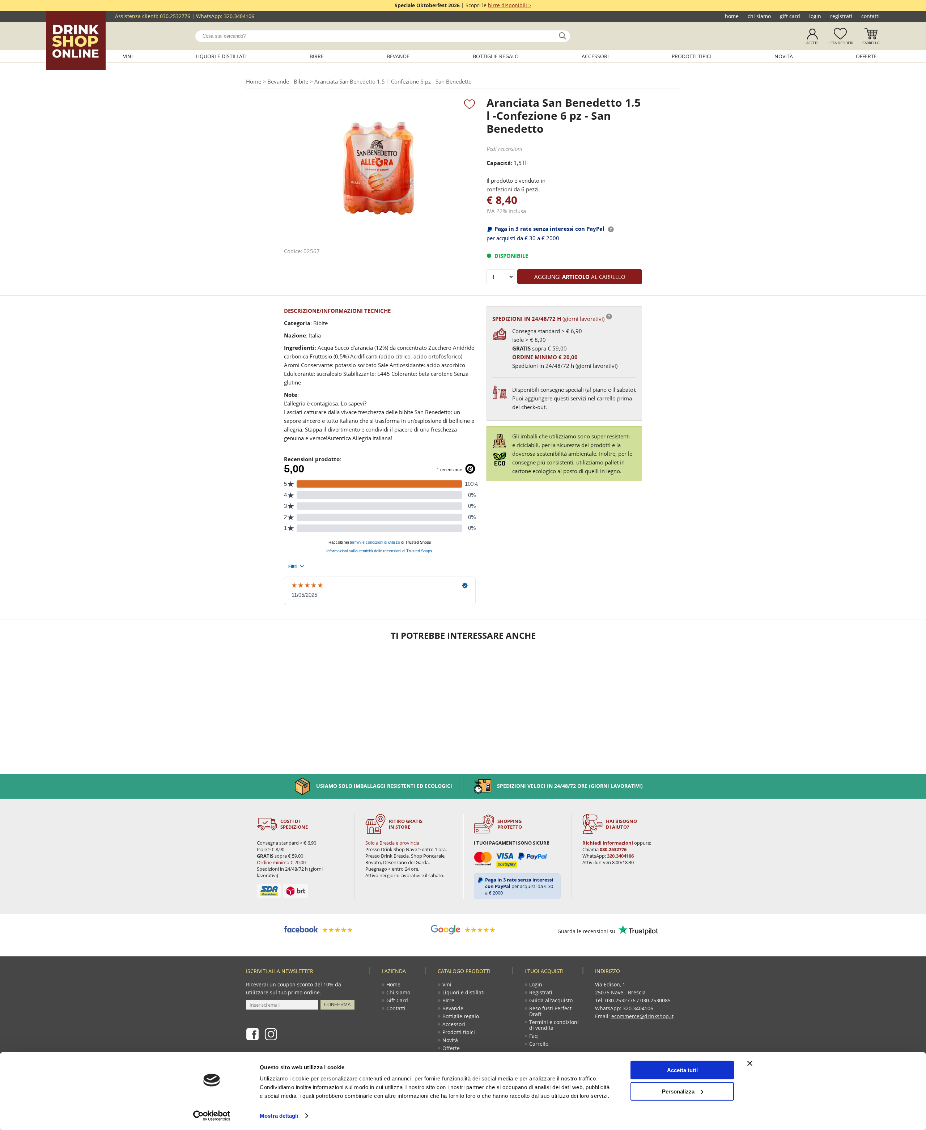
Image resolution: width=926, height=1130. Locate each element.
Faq (533, 1035)
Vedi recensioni (504, 148)
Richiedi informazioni (607, 843)
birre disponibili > (509, 5)
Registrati (841, 16)
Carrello (871, 42)
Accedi (812, 42)
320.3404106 (239, 16)
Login (815, 16)
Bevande (398, 56)
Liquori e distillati (221, 56)
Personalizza (678, 1091)
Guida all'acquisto (551, 1000)
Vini (128, 56)
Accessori (595, 56)
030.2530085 (655, 1000)
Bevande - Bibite (287, 81)
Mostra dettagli (279, 1116)
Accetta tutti (682, 1070)
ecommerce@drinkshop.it (642, 1016)
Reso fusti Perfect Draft (550, 1011)
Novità (783, 56)
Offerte (866, 56)
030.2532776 (175, 16)
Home (732, 16)
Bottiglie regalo (496, 56)
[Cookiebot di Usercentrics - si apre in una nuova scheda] (211, 1115)
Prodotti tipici (692, 56)
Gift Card (790, 16)
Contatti (870, 16)
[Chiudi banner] (749, 1063)
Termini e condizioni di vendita (554, 1025)
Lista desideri (840, 42)
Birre (317, 56)
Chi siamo (759, 16)
